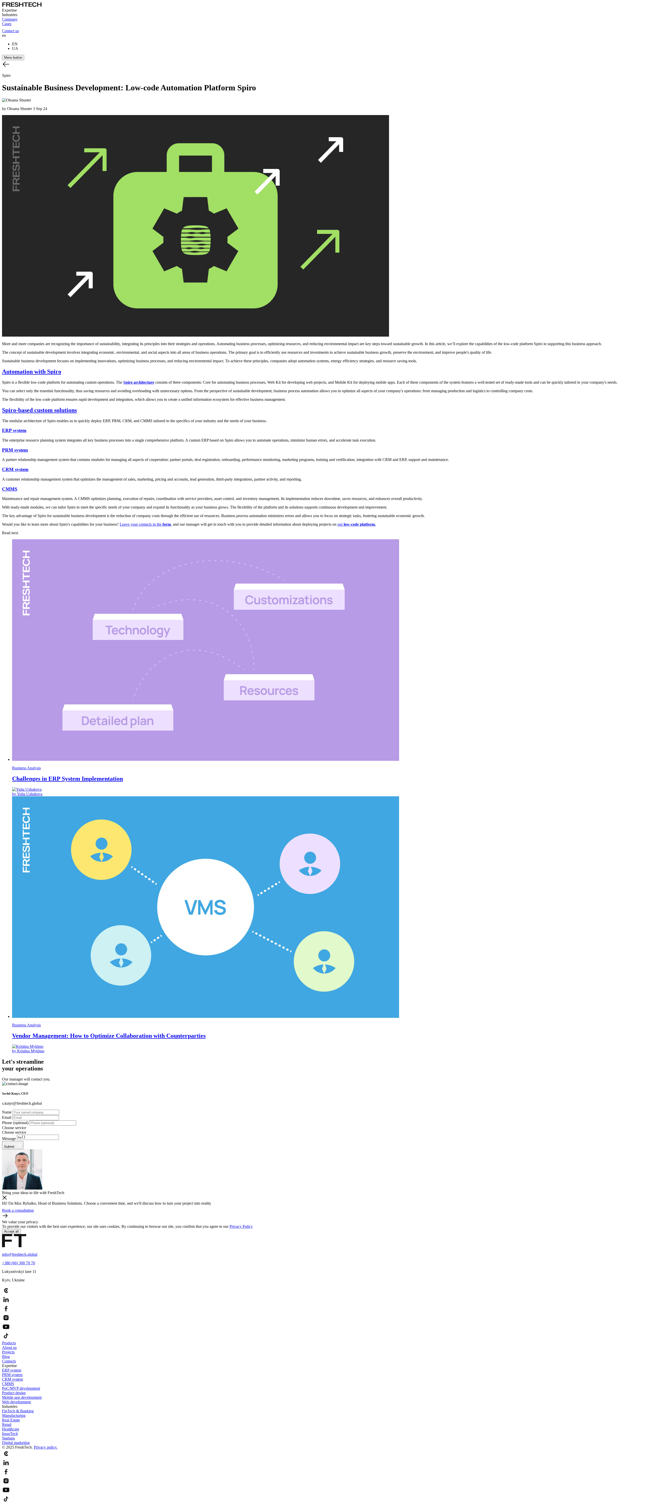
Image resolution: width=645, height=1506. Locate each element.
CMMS (8, 1384)
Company (10, 19)
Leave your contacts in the (145, 524)
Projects (8, 1352)
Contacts (9, 1361)
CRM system (12, 1379)
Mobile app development (22, 1397)
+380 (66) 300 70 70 (18, 1263)
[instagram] (322, 1318)
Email (7, 1117)
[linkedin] (322, 1300)
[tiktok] (322, 1336)
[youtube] (322, 1327)
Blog (6, 1356)
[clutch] (322, 1291)
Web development (16, 1402)
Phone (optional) (15, 1123)
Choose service (14, 1128)
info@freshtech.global (19, 1254)
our (356, 524)
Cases (6, 24)
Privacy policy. (45, 1447)
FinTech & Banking (18, 1411)
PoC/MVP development (21, 1388)
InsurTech (10, 1433)
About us (9, 1347)
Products (9, 1343)
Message (9, 1138)
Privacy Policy (241, 1226)
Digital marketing (16, 1443)
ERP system (11, 1370)
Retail (6, 1424)
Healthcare (10, 1429)
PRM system (12, 1375)
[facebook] (322, 1309)
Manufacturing (13, 1415)
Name (7, 1112)
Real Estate (11, 1420)
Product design (14, 1393)
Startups (8, 1438)
